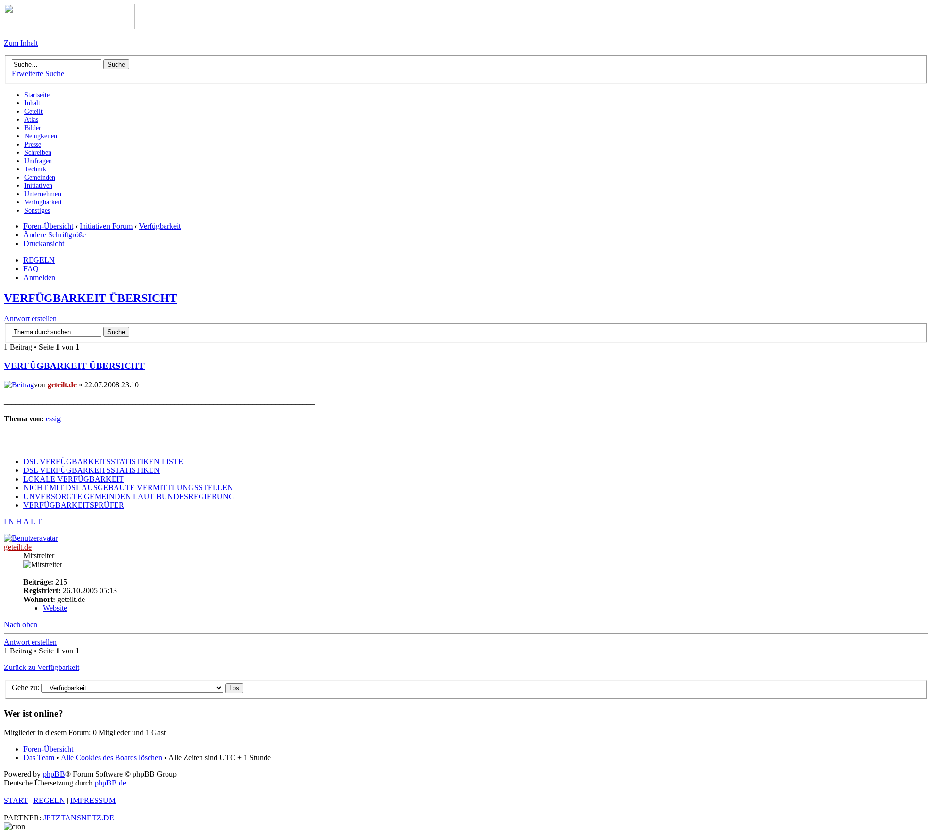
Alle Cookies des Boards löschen (111, 757)
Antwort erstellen (30, 319)
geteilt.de (62, 385)
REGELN (39, 260)
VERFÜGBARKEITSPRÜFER (73, 505)
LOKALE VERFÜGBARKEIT (73, 479)
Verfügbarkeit (160, 226)
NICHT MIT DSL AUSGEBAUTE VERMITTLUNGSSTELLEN (128, 488)
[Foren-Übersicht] (69, 26)
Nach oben (20, 624)
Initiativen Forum (106, 226)
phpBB (54, 774)
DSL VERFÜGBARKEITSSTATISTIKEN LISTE (103, 461)
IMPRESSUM (93, 800)
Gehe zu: (25, 688)
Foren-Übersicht (48, 226)
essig (53, 419)
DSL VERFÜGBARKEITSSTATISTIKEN (91, 470)
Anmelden (39, 277)
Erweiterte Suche (38, 73)
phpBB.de (110, 783)
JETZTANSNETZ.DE (78, 818)
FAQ (31, 269)
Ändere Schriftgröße (54, 235)
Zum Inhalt (21, 43)
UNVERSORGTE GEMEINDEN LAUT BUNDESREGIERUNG (128, 496)
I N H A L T (23, 522)
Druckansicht (43, 243)
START (16, 800)
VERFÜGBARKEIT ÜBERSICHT (90, 298)
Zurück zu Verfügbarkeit (41, 667)
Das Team (38, 757)
